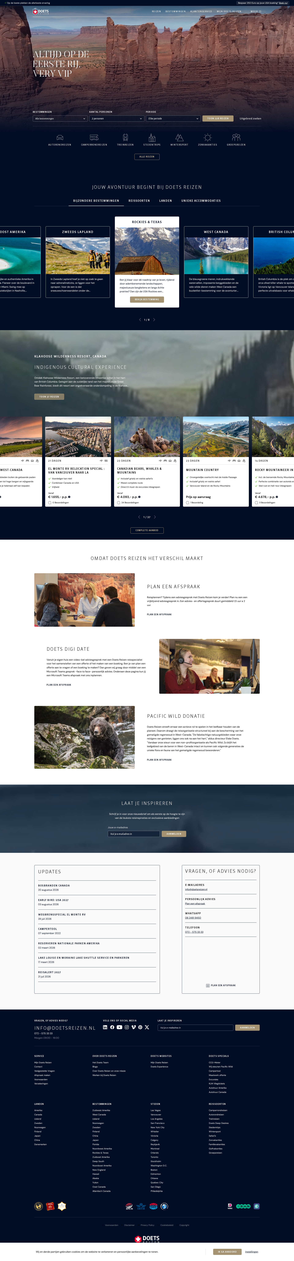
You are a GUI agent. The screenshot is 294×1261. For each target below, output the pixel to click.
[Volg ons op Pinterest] (140, 1027)
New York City (157, 1127)
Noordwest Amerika (102, 1148)
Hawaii (95, 1174)
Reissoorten (139, 200)
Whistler (155, 1131)
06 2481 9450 (193, 917)
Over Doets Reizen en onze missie (109, 1071)
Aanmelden (174, 834)
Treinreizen (214, 1118)
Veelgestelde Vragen (44, 1071)
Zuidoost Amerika (101, 1157)
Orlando (155, 1152)
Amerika (38, 1110)
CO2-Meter (214, 1062)
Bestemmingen (176, 11)
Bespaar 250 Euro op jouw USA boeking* (263, 3)
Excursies (213, 1079)
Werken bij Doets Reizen (104, 1075)
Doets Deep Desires (219, 1123)
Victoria (154, 1135)
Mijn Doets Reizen (229, 11)
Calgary (154, 1140)
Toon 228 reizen (218, 118)
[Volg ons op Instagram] (127, 1027)
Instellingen (251, 1251)
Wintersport (215, 1131)
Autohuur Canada (217, 1092)
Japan (37, 1135)
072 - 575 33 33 (194, 932)
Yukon (95, 1182)
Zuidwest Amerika (101, 1110)
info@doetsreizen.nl (196, 889)
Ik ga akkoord (227, 1251)
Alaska (95, 1178)
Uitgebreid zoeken (250, 118)
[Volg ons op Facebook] (112, 1027)
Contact (38, 1066)
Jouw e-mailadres (118, 827)
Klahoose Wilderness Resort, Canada (70, 356)
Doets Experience (159, 1066)
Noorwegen (40, 1127)
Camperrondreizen (218, 1110)
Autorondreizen (216, 1114)
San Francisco (157, 1123)
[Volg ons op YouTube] (119, 1027)
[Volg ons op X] (147, 1027)
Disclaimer (129, 1225)
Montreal (155, 1148)
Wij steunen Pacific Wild (221, 1066)
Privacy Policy (147, 1225)
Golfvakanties (215, 1148)
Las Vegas (156, 1110)
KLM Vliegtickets (217, 1083)
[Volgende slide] (154, 320)
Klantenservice (201, 11)
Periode (151, 112)
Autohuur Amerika (217, 1087)
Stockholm (156, 1161)
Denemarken (40, 1144)
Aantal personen (100, 112)
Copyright (184, 1225)
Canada (38, 1114)
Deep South (98, 1161)
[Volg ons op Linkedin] (105, 1027)
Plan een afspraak (159, 614)
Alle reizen (146, 156)
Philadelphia (157, 1191)
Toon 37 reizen (49, 396)
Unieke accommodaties (201, 200)
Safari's (212, 1135)
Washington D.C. (159, 1165)
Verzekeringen (41, 1083)
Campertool (215, 1071)
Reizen (156, 11)
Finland (37, 1131)
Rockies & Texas (100, 1152)
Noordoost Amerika (101, 1165)
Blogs (95, 1066)
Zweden (38, 1123)
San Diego (156, 1186)
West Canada (99, 1114)
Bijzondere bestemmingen (96, 200)
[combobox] (60, 118)
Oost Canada (99, 1186)
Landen (165, 200)
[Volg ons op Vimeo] (133, 1027)
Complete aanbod (147, 530)
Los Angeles (156, 1118)
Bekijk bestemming (147, 299)
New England (99, 1169)
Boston (154, 1169)
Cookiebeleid (166, 1225)
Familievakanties (217, 1144)
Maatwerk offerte (217, 1075)
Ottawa (154, 1178)
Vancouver (156, 1114)
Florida (95, 1144)
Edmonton (156, 1174)
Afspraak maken (42, 1075)
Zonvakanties (215, 1140)
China (37, 1140)
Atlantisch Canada (101, 1191)
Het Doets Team (100, 1062)
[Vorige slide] (140, 320)
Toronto (154, 1157)
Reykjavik (155, 1144)
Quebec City (157, 1182)
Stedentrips (214, 1127)
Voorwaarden (40, 1079)
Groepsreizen (215, 1152)
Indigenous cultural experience (80, 367)
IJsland (37, 1118)
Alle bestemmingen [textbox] (44, 118)
